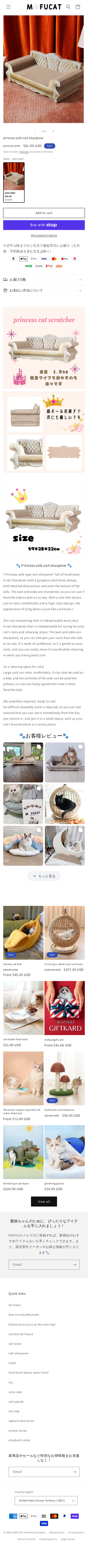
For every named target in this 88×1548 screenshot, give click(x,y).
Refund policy (57, 1532)
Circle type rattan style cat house (63, 964)
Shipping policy (48, 1539)
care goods (16, 1401)
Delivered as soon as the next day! (32, 1324)
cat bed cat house (21, 1334)
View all (44, 1201)
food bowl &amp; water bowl (29, 1372)
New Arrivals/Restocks (24, 1315)
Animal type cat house (16, 1183)
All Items (15, 1305)
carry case (15, 1392)
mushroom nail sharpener (59, 1109)
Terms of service (26, 1539)
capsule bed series (21, 1421)
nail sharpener (19, 1353)
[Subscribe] (74, 1265)
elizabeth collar (19, 1440)
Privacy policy (76, 1532)
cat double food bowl (15, 1039)
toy (11, 1382)
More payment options (44, 235)
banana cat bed (12, 964)
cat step (14, 1411)
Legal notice (68, 1539)
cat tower (15, 1344)
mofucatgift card (54, 1039)
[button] (8, 7)
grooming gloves (54, 1183)
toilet (12, 1363)
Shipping (23, 151)
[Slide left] (34, 131)
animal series (18, 1430)
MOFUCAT (17, 1532)
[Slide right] (53, 131)
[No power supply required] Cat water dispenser (21, 1111)
